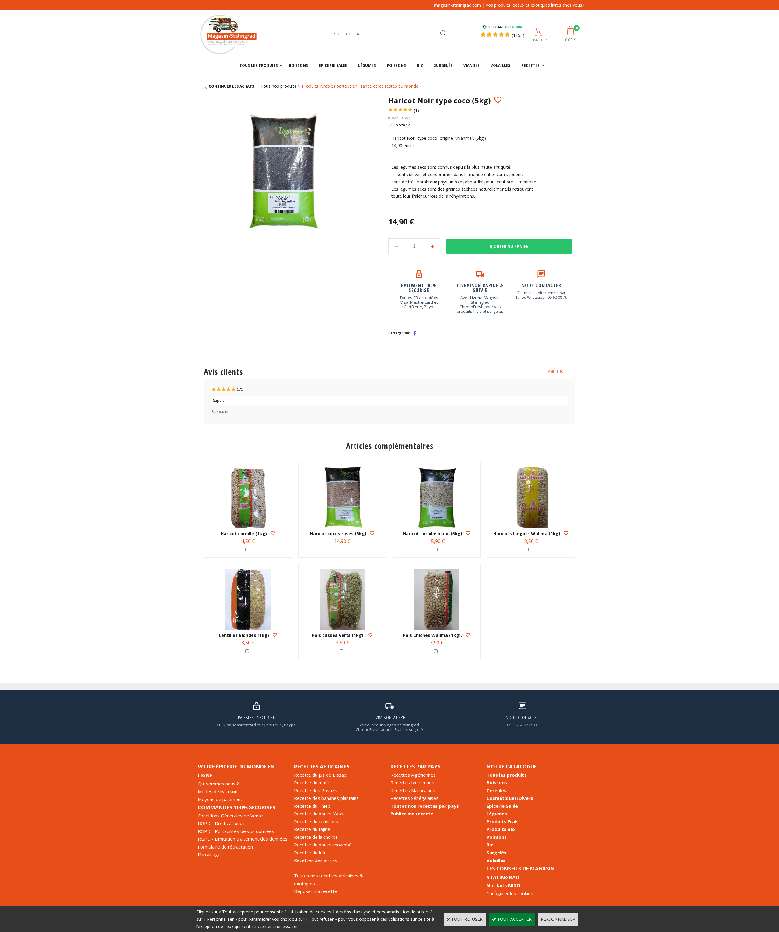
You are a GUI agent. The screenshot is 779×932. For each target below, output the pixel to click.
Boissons (298, 65)
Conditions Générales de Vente (230, 816)
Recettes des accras (315, 860)
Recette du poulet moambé (323, 845)
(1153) (518, 35)
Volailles (500, 65)
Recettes (530, 65)
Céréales (496, 790)
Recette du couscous (316, 821)
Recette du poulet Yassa (320, 813)
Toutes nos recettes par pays (424, 806)
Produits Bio (501, 829)
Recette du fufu (310, 852)
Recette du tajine (312, 829)
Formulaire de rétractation (225, 847)
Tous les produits (258, 65)
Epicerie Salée (333, 65)
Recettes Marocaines (412, 790)
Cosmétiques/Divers (510, 798)
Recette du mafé (311, 782)
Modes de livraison (217, 791)
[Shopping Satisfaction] (502, 27)
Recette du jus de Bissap (320, 775)
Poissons (396, 65)
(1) (416, 110)
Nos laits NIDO (503, 885)
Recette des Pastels (315, 790)
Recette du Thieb (312, 806)
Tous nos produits (278, 86)
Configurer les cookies (510, 893)
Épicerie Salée (502, 806)
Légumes (367, 65)
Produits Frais (503, 821)
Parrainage (209, 854)
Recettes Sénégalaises (414, 798)
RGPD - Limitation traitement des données (243, 839)
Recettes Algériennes (413, 775)
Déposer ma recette (315, 891)
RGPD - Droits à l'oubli (221, 823)
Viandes (471, 65)
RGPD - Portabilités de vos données (236, 831)
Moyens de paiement (220, 799)
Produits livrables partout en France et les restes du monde (360, 86)
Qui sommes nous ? (218, 784)
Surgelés (443, 65)
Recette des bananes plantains (326, 798)
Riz (420, 65)
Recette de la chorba (316, 837)
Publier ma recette (411, 813)
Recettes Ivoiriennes (412, 782)
